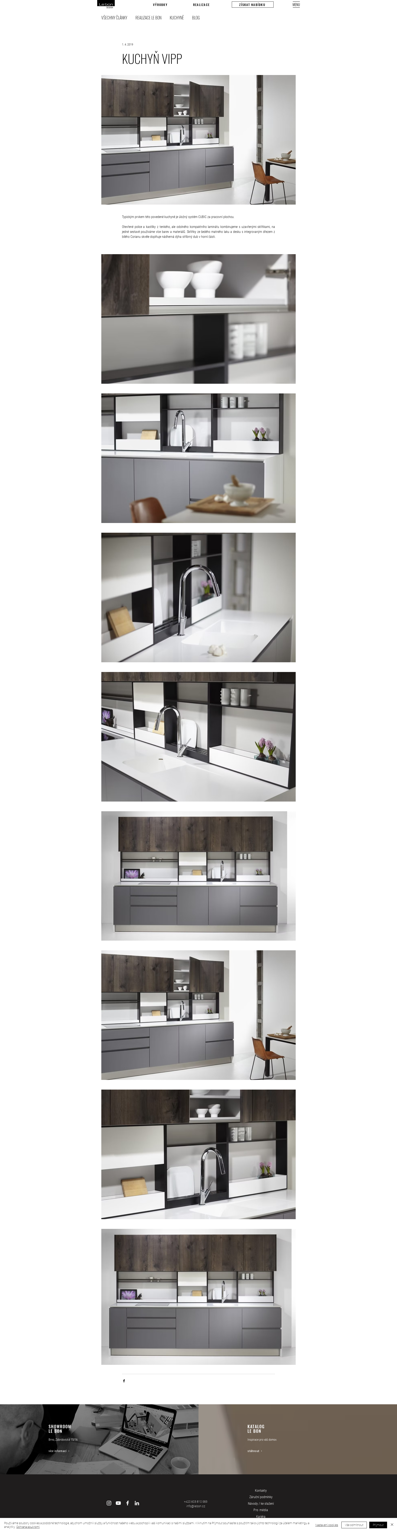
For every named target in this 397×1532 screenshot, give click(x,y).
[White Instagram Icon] (109, 1503)
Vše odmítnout (354, 1525)
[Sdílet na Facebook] (124, 1381)
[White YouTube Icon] (118, 1503)
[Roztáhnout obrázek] (198, 319)
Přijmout (378, 1525)
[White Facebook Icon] (127, 1503)
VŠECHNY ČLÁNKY (114, 17)
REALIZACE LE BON (148, 17)
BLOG (196, 17)
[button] (253, 4)
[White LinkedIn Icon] (137, 1503)
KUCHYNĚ (177, 17)
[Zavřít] (392, 1525)
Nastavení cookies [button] (326, 1525)
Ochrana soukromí (28, 1526)
